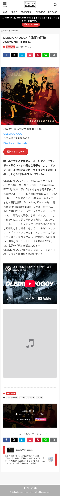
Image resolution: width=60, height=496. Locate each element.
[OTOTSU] (30, 4)
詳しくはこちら (31, 24)
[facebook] (24, 488)
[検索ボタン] (55, 4)
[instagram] (31, 488)
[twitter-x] (28, 488)
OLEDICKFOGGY (13, 133)
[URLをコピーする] (53, 55)
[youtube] (35, 488)
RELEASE (10, 47)
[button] (6, 55)
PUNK (39, 398)
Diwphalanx (12, 398)
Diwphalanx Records (15, 143)
